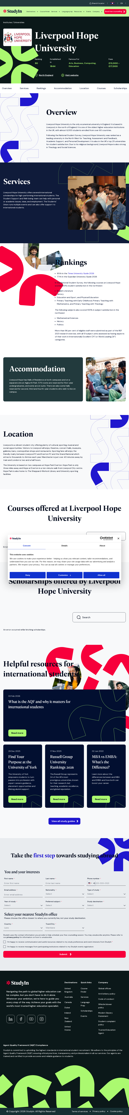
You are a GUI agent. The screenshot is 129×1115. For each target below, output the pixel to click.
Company (96, 12)
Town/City (51, 924)
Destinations (30, 12)
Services (54, 12)
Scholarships (86, 1010)
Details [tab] (64, 546)
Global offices (104, 988)
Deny (27, 575)
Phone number (94, 878)
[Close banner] (118, 538)
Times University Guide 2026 (81, 273)
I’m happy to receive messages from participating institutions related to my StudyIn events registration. (50, 947)
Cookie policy (116, 1111)
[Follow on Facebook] (21, 1019)
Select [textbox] (49, 894)
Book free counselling (113, 11)
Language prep (67, 12)
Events (88, 12)
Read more (17, 733)
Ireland (67, 1013)
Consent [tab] (26, 546)
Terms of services (80, 1111)
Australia (68, 997)
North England (46, 75)
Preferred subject (54, 901)
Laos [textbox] (6, 927)
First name (9, 878)
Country (8, 924)
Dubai (67, 1007)
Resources (78, 12)
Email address (10, 890)
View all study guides (63, 821)
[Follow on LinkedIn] (10, 1019)
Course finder (45, 12)
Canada (68, 1002)
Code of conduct (106, 999)
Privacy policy (99, 1111)
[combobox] (91, 883)
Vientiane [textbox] (50, 927)
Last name (51, 878)
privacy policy (13, 937)
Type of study (94, 890)
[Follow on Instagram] (41, 1019)
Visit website (71, 75)
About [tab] (102, 546)
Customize (63, 575)
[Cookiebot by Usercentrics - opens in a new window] (102, 538)
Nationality (51, 890)
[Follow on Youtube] (31, 1019)
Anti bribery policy (106, 993)
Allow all (101, 575)
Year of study (10, 901)
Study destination (95, 901)
